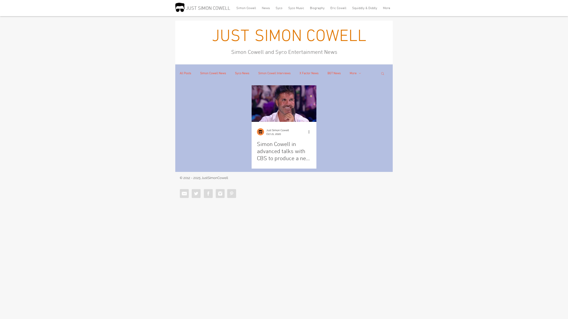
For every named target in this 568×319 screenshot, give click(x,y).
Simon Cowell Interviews (274, 73)
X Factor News (309, 73)
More (353, 73)
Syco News (242, 73)
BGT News (334, 73)
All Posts (185, 73)
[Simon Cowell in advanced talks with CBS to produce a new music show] (284, 103)
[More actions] (310, 131)
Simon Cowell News (213, 73)
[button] (383, 74)
